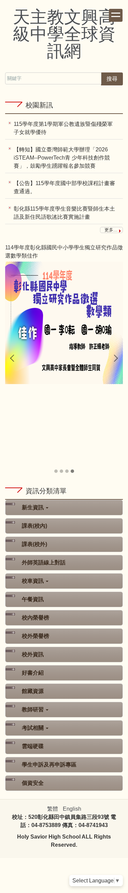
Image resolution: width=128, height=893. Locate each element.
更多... (110, 229)
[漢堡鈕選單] (116, 15)
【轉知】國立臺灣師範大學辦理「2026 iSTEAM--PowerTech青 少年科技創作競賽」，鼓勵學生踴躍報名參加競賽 (62, 158)
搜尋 (111, 79)
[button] (13, 358)
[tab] (56, 471)
